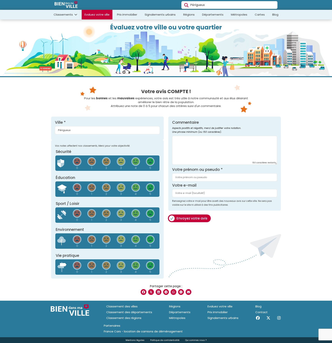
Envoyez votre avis (192, 218)
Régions (189, 15)
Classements (64, 15)
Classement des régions (123, 318)
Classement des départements (129, 312)
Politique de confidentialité (164, 340)
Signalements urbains (160, 15)
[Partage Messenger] (181, 292)
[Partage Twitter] (151, 292)
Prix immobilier (127, 15)
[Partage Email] (188, 292)
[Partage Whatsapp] (173, 292)
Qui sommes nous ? (196, 340)
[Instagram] (278, 318)
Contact (261, 312)
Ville (60, 122)
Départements (212, 15)
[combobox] (229, 5)
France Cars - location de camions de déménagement (143, 331)
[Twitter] (268, 318)
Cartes (260, 15)
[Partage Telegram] (166, 292)
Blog (275, 15)
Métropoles (239, 15)
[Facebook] (257, 318)
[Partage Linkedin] (158, 292)
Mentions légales (135, 340)
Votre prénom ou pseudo (197, 169)
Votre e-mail (184, 185)
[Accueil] (66, 5)
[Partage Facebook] (143, 292)
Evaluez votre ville (97, 15)
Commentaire (206, 127)
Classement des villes (122, 306)
